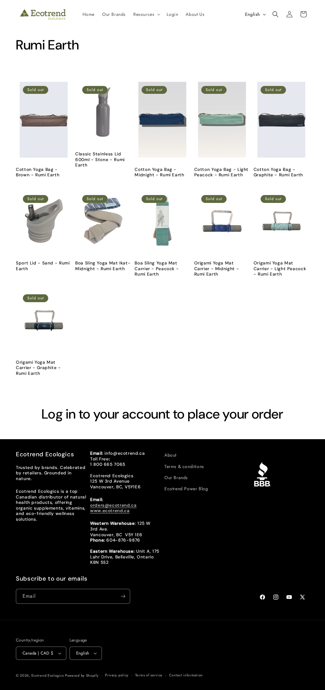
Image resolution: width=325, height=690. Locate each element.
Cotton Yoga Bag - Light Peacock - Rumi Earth (221, 172)
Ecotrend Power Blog (186, 488)
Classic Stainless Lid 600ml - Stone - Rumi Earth (100, 159)
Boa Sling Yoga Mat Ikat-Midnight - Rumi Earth (102, 265)
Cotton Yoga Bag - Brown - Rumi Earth (37, 172)
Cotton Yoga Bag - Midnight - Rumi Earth (159, 172)
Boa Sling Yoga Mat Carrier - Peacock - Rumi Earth (157, 268)
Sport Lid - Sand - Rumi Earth (43, 265)
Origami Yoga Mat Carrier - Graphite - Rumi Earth (38, 368)
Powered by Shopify (82, 675)
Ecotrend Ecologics (47, 675)
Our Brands (176, 477)
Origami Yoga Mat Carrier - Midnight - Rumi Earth (216, 268)
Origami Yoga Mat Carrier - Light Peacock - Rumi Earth (280, 268)
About (170, 455)
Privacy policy (117, 675)
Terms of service (148, 675)
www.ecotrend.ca (109, 510)
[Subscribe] (123, 596)
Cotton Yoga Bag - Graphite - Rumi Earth (278, 172)
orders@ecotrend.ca (113, 505)
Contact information (186, 675)
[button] (146, 14)
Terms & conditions (184, 466)
